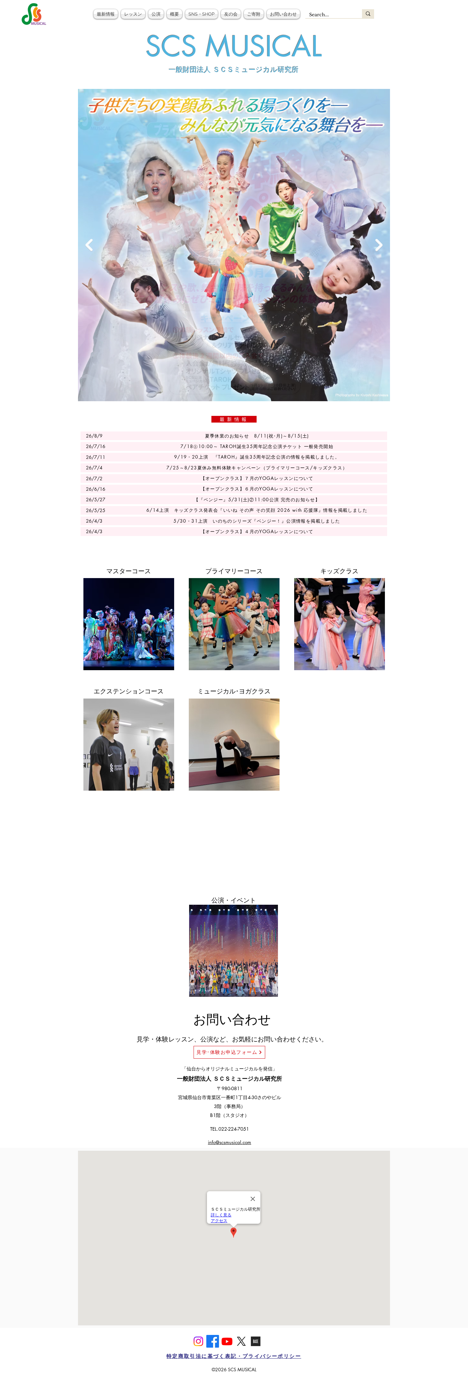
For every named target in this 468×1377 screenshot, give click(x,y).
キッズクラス (339, 571)
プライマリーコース (234, 571)
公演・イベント (233, 900)
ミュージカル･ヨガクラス (234, 691)
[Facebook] (212, 1341)
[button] (133, 14)
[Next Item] (379, 245)
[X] (241, 1341)
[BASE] (255, 1341)
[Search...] (368, 13)
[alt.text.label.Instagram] (198, 1341)
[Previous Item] (89, 245)
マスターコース (128, 571)
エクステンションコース (129, 691)
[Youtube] (227, 1341)
